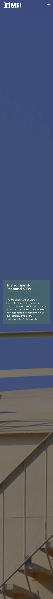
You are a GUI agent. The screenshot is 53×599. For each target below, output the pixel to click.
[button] (48, 5)
